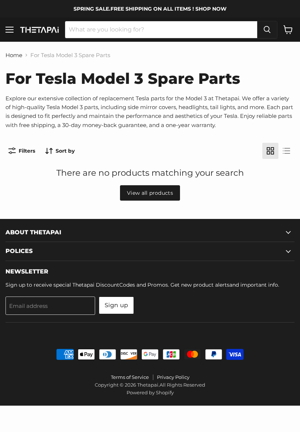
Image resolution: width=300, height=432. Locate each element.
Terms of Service (130, 377)
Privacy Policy (173, 377)
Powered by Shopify (150, 392)
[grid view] (270, 151)
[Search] (267, 29)
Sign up (116, 305)
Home (13, 55)
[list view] (286, 151)
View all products (150, 193)
